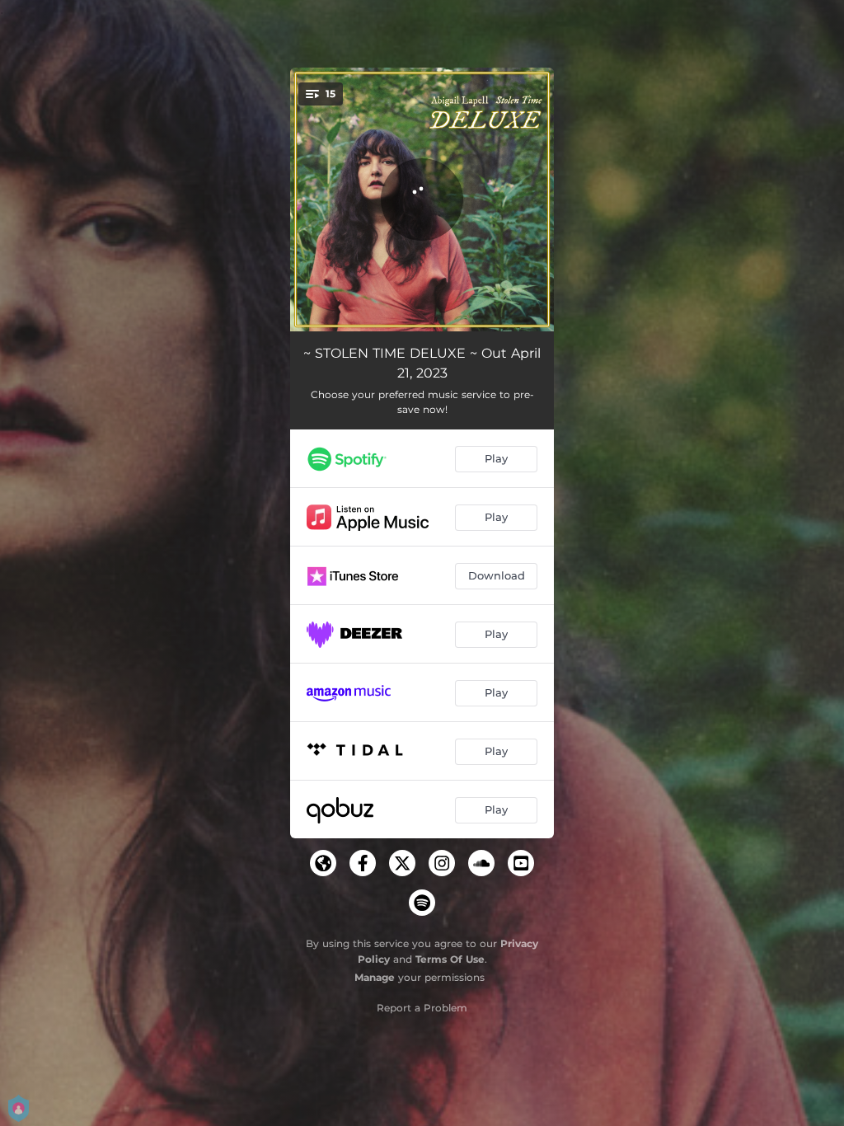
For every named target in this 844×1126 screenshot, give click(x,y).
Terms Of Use (450, 959)
